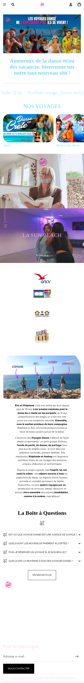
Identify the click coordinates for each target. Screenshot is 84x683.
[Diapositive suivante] (76, 131)
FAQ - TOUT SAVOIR (14, 627)
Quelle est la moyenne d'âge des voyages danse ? (41, 561)
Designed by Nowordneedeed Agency (55, 677)
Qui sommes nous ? (15, 632)
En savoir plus (42, 575)
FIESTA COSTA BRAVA (15, 607)
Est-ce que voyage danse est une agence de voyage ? (43, 534)
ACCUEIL (8, 602)
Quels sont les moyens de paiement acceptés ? (39, 543)
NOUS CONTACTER (18, 668)
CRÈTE (7, 617)
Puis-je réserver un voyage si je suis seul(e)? (38, 552)
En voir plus (42, 201)
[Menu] (4, 4)
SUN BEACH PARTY (14, 612)
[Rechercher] (13, 4)
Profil (7, 638)
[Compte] (70, 4)
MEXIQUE (8, 622)
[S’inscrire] (77, 656)
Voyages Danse (26, 677)
